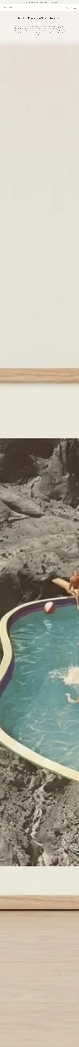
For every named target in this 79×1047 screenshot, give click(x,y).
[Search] (67, 8)
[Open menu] (75, 7)
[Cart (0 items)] (71, 8)
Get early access (28, 1038)
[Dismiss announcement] (77, 2)
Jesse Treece (39, 24)
